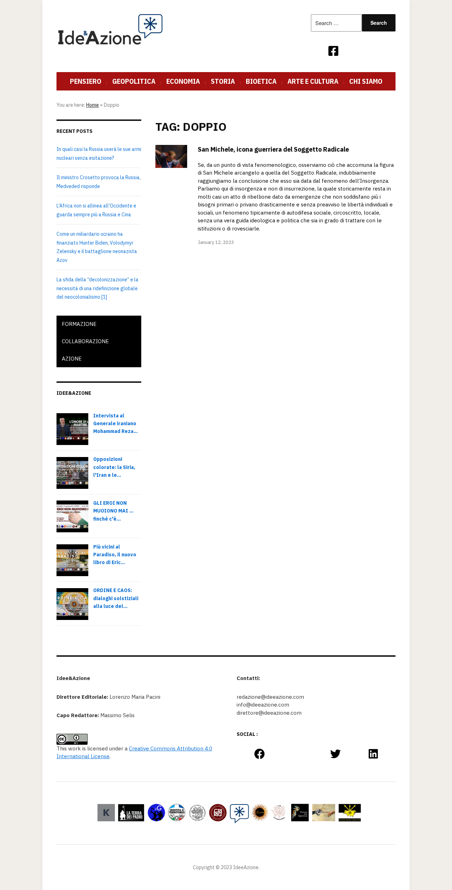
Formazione (79, 324)
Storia (223, 81)
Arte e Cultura (312, 81)
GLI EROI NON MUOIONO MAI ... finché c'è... (113, 511)
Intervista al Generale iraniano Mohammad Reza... (115, 423)
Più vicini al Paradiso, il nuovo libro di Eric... (114, 555)
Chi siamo (365, 81)
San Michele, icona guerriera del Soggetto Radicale (273, 149)
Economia (183, 81)
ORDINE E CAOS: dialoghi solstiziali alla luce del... (115, 598)
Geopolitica (133, 81)
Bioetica (261, 81)
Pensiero (85, 81)
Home (92, 105)
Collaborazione (85, 341)
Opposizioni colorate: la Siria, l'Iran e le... (114, 467)
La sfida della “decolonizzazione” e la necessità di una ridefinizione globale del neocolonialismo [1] (97, 288)
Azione (72, 358)
